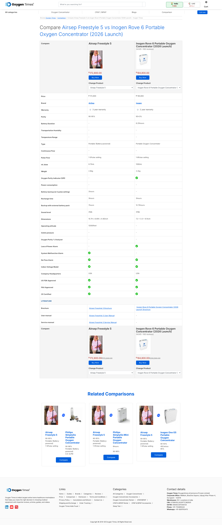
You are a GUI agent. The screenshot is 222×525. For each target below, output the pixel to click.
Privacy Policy (64, 500)
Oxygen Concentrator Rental (123, 500)
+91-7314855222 (178, 507)
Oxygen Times (51, 18)
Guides (69, 493)
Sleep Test (117, 506)
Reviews (98, 493)
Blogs (134, 12)
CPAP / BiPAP (100, 12)
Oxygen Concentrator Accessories (125, 497)
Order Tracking (84, 503)
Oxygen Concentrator (60, 12)
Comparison (167, 12)
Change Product (96, 83)
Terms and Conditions (97, 497)
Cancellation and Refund (82, 500)
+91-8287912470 (181, 509)
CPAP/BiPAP (141, 500)
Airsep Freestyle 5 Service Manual (103, 322)
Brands (77, 493)
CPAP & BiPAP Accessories (141, 503)
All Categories (118, 493)
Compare (63, 460)
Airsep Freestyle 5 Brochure (100, 308)
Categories (88, 493)
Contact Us (98, 500)
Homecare (82, 497)
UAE (192, 5)
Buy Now (95, 77)
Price (61, 497)
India (175, 5)
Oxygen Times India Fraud (68, 506)
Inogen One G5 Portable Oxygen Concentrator (168, 436)
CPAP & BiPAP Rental (120, 503)
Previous (37, 435)
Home (61, 493)
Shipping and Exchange (67, 503)
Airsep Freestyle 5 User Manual (101, 316)
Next (184, 435)
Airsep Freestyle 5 (51, 433)
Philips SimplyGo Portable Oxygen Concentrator (72, 437)
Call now (202, 12)
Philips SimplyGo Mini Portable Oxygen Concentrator (121, 437)
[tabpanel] (63, 434)
